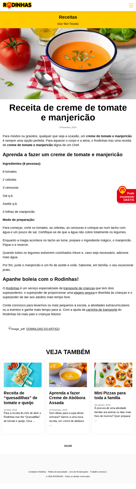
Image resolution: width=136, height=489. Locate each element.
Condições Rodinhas (37, 472)
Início (60, 23)
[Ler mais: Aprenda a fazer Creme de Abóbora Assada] (50, 430)
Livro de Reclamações (78, 472)
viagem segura (84, 292)
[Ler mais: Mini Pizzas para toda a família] (95, 430)
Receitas (74, 23)
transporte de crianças (79, 288)
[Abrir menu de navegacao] (131, 5)
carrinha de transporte (101, 310)
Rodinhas (17, 6)
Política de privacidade (57, 472)
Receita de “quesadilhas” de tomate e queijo (20, 398)
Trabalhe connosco (98, 472)
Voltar (68, 446)
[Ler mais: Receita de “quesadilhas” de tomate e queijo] (5, 430)
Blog (66, 23)
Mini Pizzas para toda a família (110, 395)
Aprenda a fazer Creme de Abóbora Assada (67, 398)
